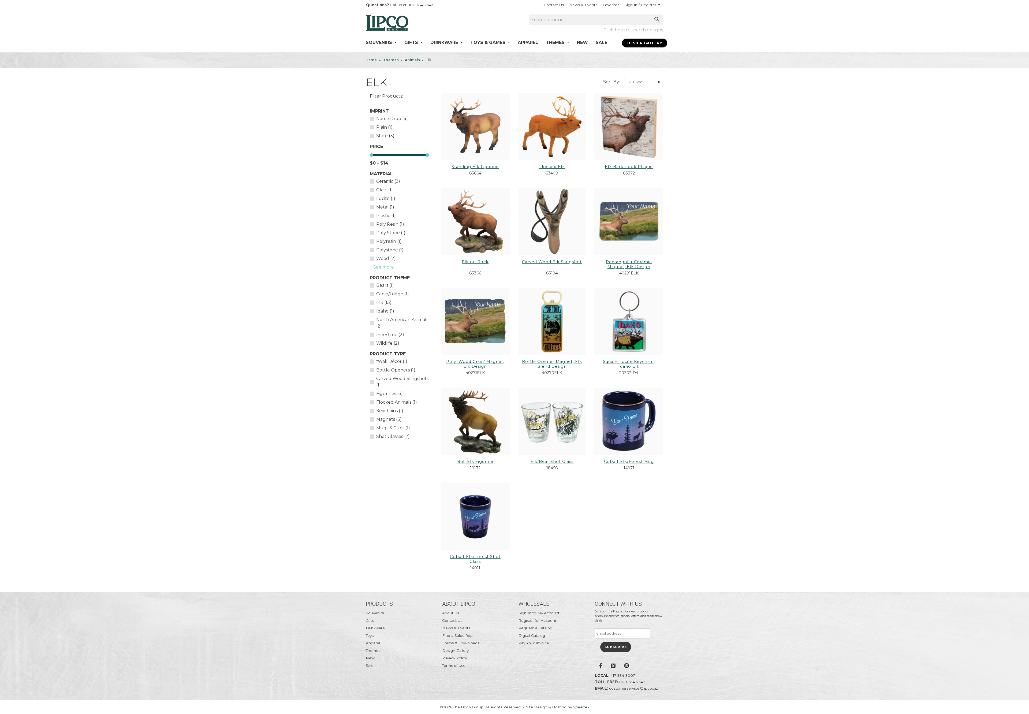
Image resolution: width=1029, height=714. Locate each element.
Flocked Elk (552, 166)
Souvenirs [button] (379, 42)
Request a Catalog (535, 628)
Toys (370, 635)
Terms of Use (453, 665)
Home (371, 60)
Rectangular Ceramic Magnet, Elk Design (629, 264)
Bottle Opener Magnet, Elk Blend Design (552, 364)
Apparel (528, 42)
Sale (601, 42)
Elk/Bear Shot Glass (551, 461)
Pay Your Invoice (534, 643)
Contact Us (554, 5)
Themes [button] (556, 42)
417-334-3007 (622, 675)
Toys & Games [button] (488, 42)
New (582, 42)
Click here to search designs (633, 29)
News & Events (583, 5)
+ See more (382, 267)
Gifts (370, 620)
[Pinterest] (626, 666)
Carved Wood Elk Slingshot (552, 261)
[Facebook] (601, 666)
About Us (450, 613)
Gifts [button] (411, 42)
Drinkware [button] (444, 42)
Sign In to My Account (539, 613)
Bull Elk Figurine (475, 461)
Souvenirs (375, 613)
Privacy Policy (454, 658)
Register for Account (537, 620)
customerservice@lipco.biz (633, 688)
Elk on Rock (475, 261)
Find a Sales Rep (457, 635)
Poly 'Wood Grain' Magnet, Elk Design (475, 364)
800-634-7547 (632, 682)
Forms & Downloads (460, 643)
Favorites (611, 5)
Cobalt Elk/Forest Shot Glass (475, 559)
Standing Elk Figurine (475, 166)
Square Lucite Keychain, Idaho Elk (629, 364)
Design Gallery (644, 43)
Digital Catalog (532, 635)
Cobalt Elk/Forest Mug (629, 461)
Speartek (581, 707)
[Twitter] (613, 666)
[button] (642, 5)
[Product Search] (657, 19)
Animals (412, 60)
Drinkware (375, 628)
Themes (391, 60)
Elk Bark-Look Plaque (629, 166)
